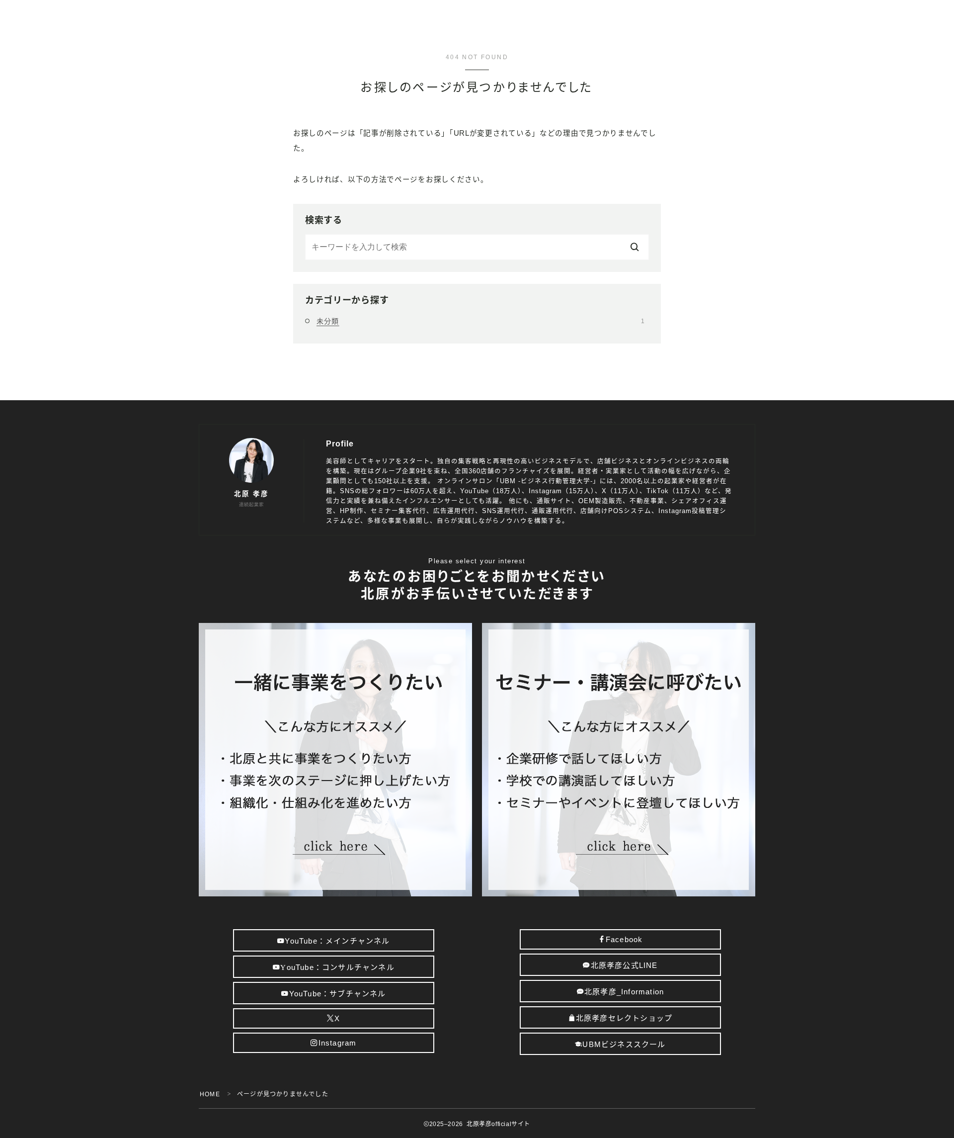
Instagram (337, 1043)
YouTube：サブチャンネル (337, 993)
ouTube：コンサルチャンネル (337, 967)
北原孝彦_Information (624, 991)
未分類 (480, 321)
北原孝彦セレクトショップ (624, 1018)
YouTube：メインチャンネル (337, 941)
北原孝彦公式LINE (624, 965)
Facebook (624, 939)
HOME (210, 1094)
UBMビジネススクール (624, 1044)
